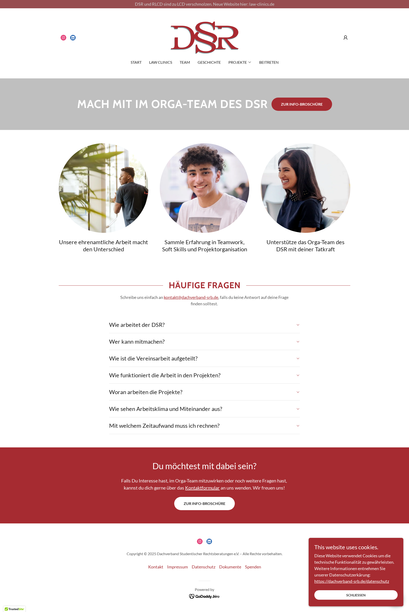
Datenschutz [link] (203, 566)
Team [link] (185, 62)
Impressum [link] (177, 566)
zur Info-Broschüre (302, 104)
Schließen (356, 595)
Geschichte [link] (209, 62)
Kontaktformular (202, 487)
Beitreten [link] (269, 62)
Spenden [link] (253, 566)
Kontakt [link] (155, 566)
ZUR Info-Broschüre (204, 503)
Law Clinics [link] (160, 62)
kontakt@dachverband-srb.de (191, 297)
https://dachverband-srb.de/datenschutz (351, 581)
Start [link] (136, 62)
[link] (63, 37)
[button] (345, 37)
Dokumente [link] (230, 566)
